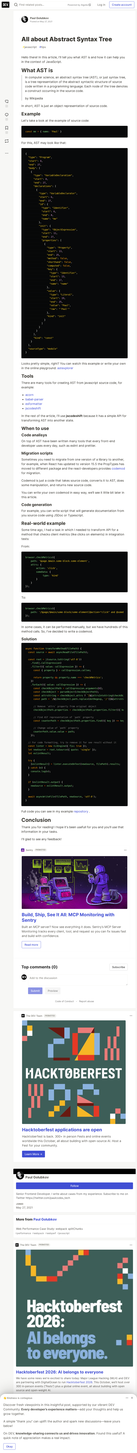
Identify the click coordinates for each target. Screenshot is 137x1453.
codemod (118, 468)
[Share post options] (6, 153)
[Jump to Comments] (6, 116)
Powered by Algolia (78, 5)
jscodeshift (33, 408)
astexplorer (65, 368)
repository (81, 811)
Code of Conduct (64, 1001)
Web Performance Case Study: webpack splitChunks (49, 1231)
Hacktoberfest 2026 (79, 1382)
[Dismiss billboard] (132, 1398)
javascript (30, 47)
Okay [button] (9, 1446)
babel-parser (34, 399)
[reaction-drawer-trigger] (6, 103)
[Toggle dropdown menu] (125, 850)
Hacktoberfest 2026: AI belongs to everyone (59, 1372)
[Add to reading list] (6, 129)
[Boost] (6, 141)
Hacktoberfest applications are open (62, 1129)
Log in (101, 4)
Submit (35, 990)
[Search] (16, 5)
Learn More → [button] (33, 1154)
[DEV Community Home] (5, 4)
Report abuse (86, 1001)
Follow (75, 1185)
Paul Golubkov (39, 18)
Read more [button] (31, 944)
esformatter (33, 404)
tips (42, 47)
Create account (122, 4)
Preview (53, 990)
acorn (29, 395)
